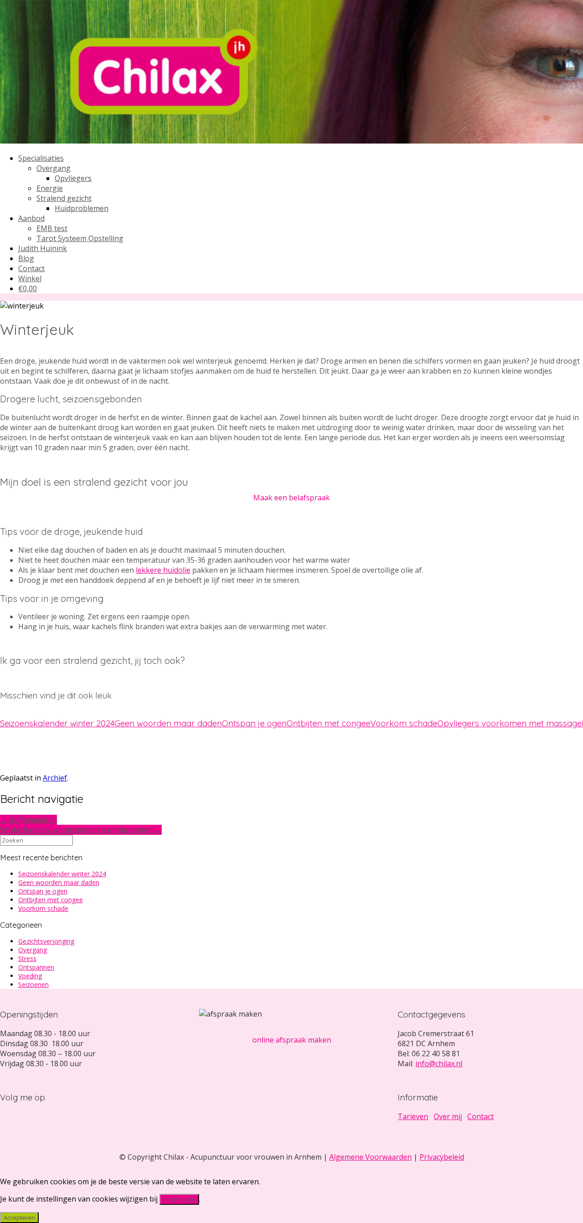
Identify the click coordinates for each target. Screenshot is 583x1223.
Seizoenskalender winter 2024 (57, 723)
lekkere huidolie (163, 570)
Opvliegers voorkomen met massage (509, 723)
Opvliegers (73, 178)
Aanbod (31, 218)
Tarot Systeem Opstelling (79, 238)
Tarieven (413, 1116)
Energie (49, 188)
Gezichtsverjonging (46, 941)
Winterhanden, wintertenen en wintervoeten (81, 830)
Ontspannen (36, 967)
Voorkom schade (403, 723)
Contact (31, 268)
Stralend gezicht (64, 198)
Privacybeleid (441, 1157)
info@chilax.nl (438, 1064)
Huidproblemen (81, 208)
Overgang (53, 168)
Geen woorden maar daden (168, 723)
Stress (27, 958)
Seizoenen (33, 984)
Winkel (29, 278)
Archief (55, 778)
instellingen (179, 1199)
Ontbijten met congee (328, 723)
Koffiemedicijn (28, 820)
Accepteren (19, 1217)
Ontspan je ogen (254, 723)
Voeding (30, 975)
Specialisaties (41, 158)
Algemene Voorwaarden (370, 1157)
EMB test (51, 228)
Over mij (448, 1116)
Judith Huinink (42, 248)
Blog (26, 258)
